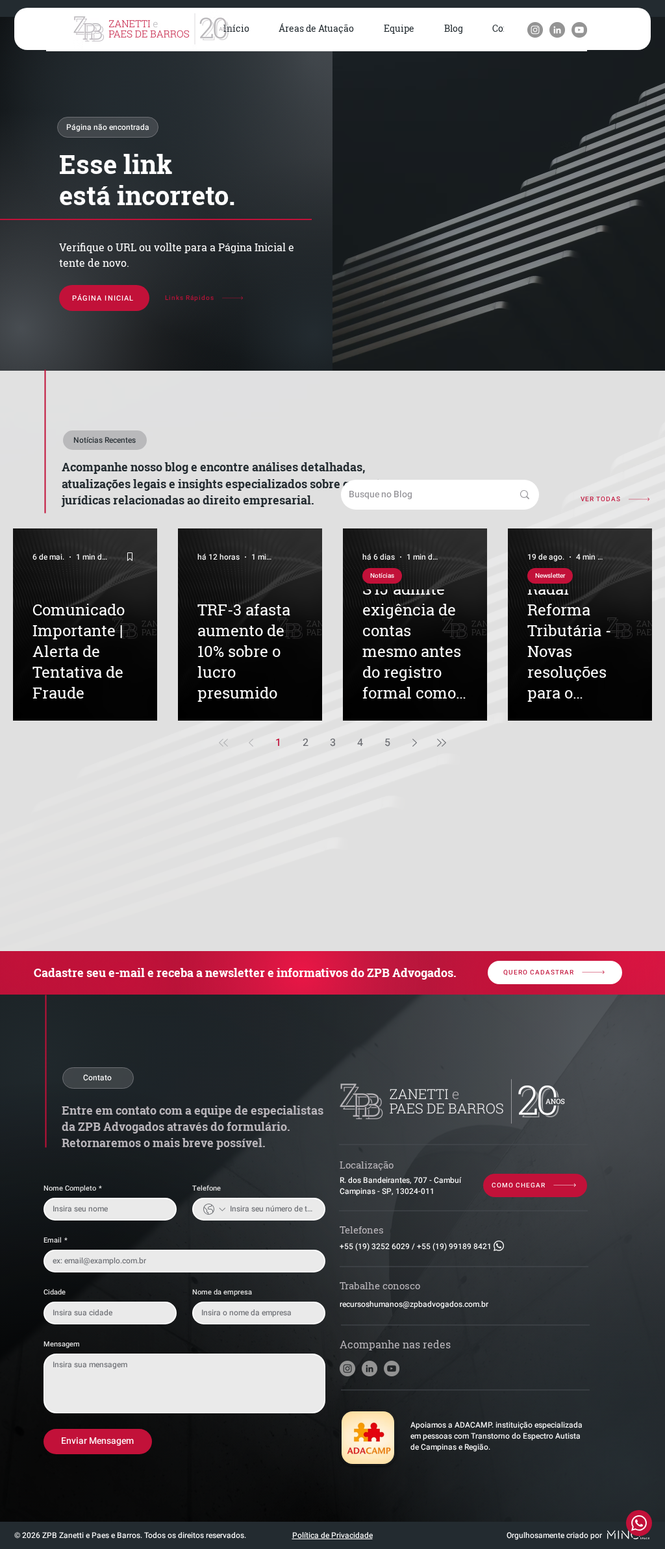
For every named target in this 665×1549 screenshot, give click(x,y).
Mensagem (62, 1344)
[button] (317, 29)
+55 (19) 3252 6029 (375, 1246)
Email (56, 1240)
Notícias (382, 575)
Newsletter (550, 575)
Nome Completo (73, 1188)
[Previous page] (250, 742)
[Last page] (441, 742)
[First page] (223, 742)
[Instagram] (535, 30)
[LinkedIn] (557, 30)
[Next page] (414, 742)
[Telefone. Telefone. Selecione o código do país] (214, 1209)
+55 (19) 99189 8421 (454, 1246)
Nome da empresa (222, 1292)
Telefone (206, 1188)
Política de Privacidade (332, 1535)
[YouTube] (579, 30)
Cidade (55, 1292)
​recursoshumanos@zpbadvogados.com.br (414, 1304)
